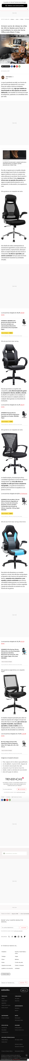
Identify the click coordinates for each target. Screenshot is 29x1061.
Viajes (16, 956)
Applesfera (4, 1003)
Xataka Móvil (4, 1000)
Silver (3, 959)
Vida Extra (17, 1000)
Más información (16, 1059)
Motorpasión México (19, 1051)
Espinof (16, 1010)
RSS (21, 936)
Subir (23, 990)
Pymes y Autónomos (19, 1029)
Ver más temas (5, 974)
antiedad (17, 968)
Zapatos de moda (6, 965)
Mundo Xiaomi (5, 1007)
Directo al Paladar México (7, 1051)
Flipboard (17, 66)
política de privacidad (21, 792)
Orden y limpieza (19, 965)
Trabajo (3, 956)
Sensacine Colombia (19, 1046)
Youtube (15, 936)
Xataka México (5, 1039)
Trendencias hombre (17, 797)
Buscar (22, 982)
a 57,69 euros (23, 493)
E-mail (19, 66)
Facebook (12, 66)
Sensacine (17, 1008)
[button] (9, 77)
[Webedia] (5, 991)
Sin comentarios (6, 66)
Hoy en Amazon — (7, 332)
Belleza (17, 959)
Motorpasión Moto (19, 1020)
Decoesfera (4, 1029)
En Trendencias (6, 160)
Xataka (3, 998)
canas (17, 19)
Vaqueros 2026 (15, 913)
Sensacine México (19, 1044)
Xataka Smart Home (6, 1005)
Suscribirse (22, 789)
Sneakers (4, 951)
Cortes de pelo (19, 962)
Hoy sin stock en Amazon (7, 661)
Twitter (14, 66)
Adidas (21, 19)
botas (3, 962)
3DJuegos (17, 998)
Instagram (18, 936)
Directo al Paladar (5, 1017)
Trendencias (4, 1027)
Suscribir (23, 927)
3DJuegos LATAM (19, 1039)
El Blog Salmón (18, 1027)
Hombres (8, 797)
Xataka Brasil (4, 1042)
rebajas (12, 19)
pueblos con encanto (7, 968)
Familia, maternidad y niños (20, 952)
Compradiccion (5, 1032)
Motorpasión (17, 1017)
